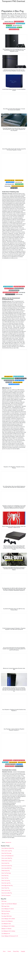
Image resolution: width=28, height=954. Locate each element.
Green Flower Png (5, 888)
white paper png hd (8, 376)
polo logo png (22, 292)
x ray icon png (19, 764)
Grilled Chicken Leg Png (7, 860)
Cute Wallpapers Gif (6, 933)
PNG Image (4, 901)
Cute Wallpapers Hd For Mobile (8, 926)
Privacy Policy (16, 951)
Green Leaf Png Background (7, 855)
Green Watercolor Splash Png (8, 848)
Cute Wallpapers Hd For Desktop (8, 931)
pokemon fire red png (9, 288)
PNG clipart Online (5, 913)
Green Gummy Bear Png (7, 893)
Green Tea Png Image (6, 873)
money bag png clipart (9, 184)
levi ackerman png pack (14, 29)
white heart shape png (17, 382)
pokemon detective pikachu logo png (10, 292)
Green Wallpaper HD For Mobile (8, 918)
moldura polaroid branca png (17, 186)
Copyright (23, 951)
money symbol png (10, 182)
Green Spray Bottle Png (6, 868)
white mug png (9, 382)
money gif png (7, 186)
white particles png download (8, 378)
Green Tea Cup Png (6, 880)
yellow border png (19, 766)
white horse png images (9, 380)
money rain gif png (19, 180)
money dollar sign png (9, 180)
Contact (9, 951)
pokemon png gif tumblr (14, 290)
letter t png (19, 27)
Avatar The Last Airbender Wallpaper (9, 903)
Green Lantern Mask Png (7, 858)
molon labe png (14, 188)
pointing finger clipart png (19, 286)
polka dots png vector (19, 288)
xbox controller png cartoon (19, 760)
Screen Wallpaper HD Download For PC (10, 936)
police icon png (19, 294)
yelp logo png (5, 762)
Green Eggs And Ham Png (7, 885)
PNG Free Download (6, 911)
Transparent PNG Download (13, 1)
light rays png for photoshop (9, 23)
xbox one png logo (13, 762)
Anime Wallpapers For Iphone (8, 908)
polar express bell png (8, 286)
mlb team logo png (19, 184)
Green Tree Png (5, 878)
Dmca (4, 951)
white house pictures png (14, 384)
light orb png (9, 25)
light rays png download (11, 27)
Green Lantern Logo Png (7, 850)
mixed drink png (18, 182)
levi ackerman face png (18, 21)
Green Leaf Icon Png (6, 890)
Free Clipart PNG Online (7, 916)
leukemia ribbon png (9, 21)
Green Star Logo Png (6, 883)
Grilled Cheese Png (6, 870)
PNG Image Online (5, 906)
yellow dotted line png (9, 766)
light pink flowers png (17, 25)
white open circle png (19, 380)
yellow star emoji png (7, 760)
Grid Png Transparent (6, 895)
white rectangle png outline (20, 378)
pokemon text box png (10, 294)
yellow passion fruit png (10, 764)
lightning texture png (20, 23)
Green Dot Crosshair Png (7, 865)
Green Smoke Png (5, 863)
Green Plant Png (5, 875)
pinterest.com (8, 842)
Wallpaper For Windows (6, 928)
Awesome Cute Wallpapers (7, 921)
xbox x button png (22, 762)
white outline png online (18, 376)
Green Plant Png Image (6, 853)
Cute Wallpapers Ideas (6, 923)
